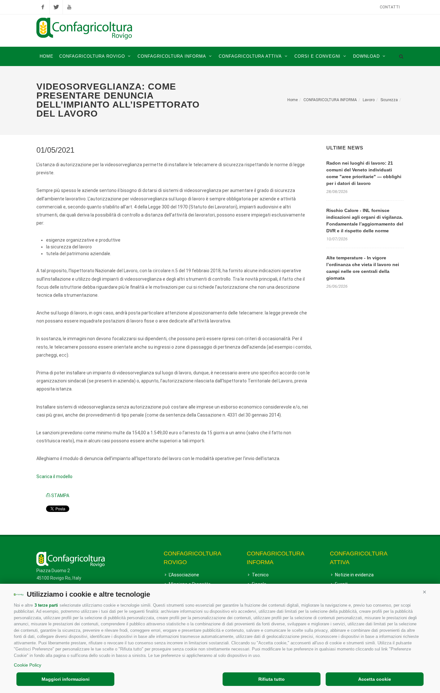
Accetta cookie (374, 679)
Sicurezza (389, 100)
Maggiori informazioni (66, 679)
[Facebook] (42, 7)
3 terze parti (46, 605)
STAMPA (59, 495)
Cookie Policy (27, 665)
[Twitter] (56, 7)
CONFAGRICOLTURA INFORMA (330, 100)
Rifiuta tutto (271, 679)
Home (292, 100)
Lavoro (369, 100)
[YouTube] (69, 7)
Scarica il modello (54, 476)
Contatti (390, 7)
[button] (424, 591)
